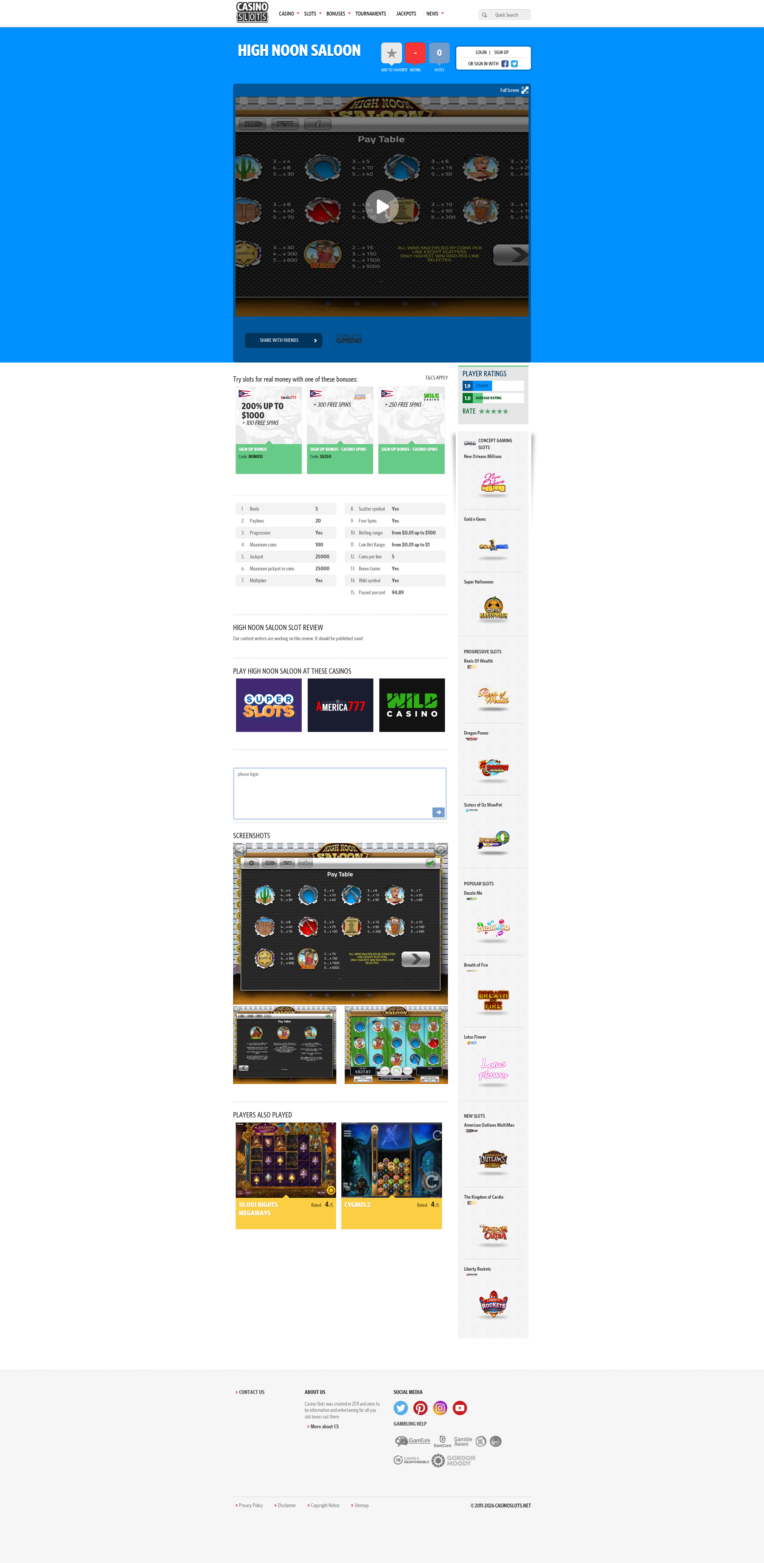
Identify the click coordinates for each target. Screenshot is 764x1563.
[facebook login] (505, 63)
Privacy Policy (251, 1505)
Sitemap (362, 1505)
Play (493, 482)
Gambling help (410, 1424)
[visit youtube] (460, 1408)
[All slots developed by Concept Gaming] (349, 340)
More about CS (325, 1426)
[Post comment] (438, 812)
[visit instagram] (440, 1408)
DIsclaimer (287, 1505)
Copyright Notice (325, 1505)
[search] (483, 15)
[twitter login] (514, 63)
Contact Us (251, 1392)
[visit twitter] (401, 1408)
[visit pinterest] (420, 1408)
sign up (501, 52)
